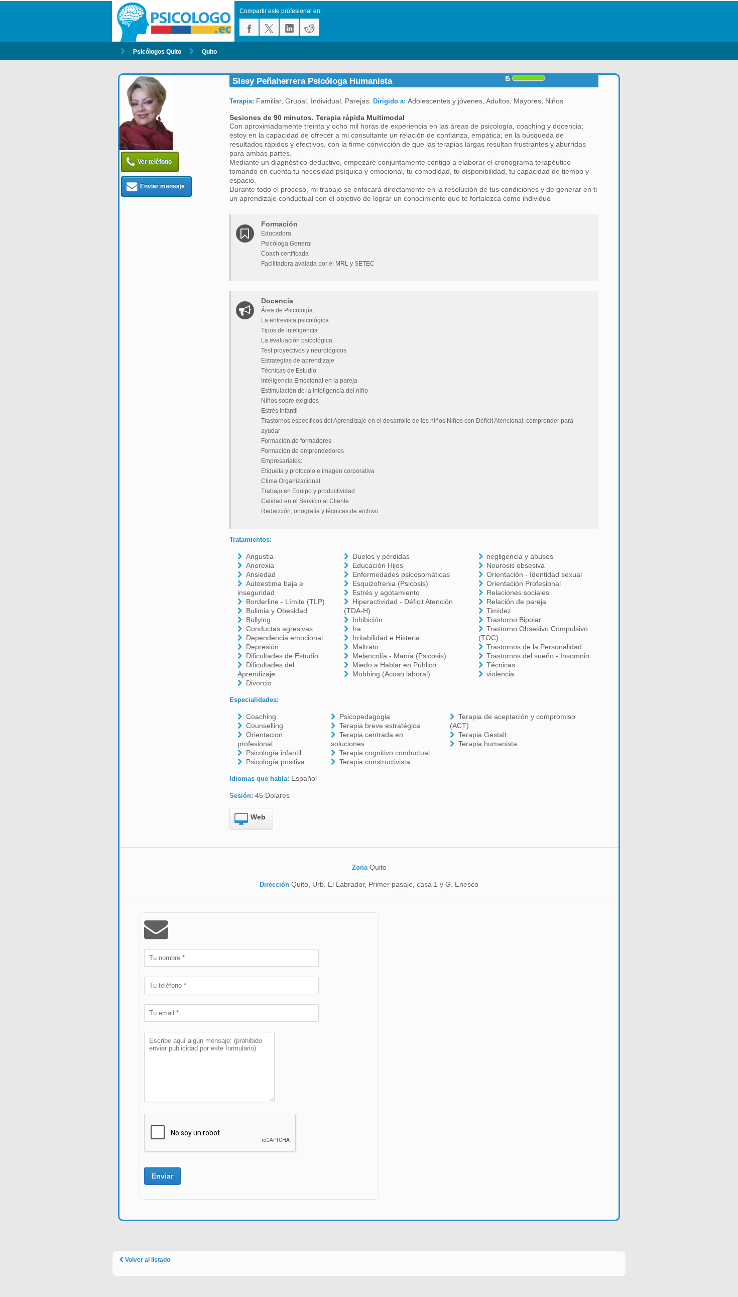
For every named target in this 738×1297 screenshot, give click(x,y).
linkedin (289, 27)
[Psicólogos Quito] (175, 21)
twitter (269, 27)
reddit (309, 27)
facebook (249, 27)
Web (258, 817)
